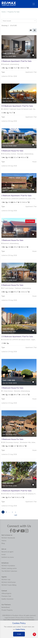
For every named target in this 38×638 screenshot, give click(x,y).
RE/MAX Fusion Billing (8, 585)
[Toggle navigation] (33, 4)
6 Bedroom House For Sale (12, 285)
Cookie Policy (29, 618)
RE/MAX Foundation (8, 566)
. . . (9, 512)
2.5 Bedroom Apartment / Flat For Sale (17, 336)
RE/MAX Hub (5, 580)
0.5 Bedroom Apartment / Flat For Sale (17, 106)
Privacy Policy (20, 618)
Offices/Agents (6, 593)
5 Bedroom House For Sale (12, 151)
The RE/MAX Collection (9, 571)
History (3, 541)
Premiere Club (6, 596)
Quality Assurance (7, 599)
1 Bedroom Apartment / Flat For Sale (16, 491)
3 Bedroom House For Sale (12, 240)
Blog (3, 543)
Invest (3, 554)
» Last (15, 512)
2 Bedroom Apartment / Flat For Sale (16, 61)
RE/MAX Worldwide (8, 538)
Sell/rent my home (7, 557)
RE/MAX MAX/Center (8, 582)
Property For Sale (13, 12)
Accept (19, 634)
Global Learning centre (9, 568)
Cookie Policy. (20, 629)
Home (3, 12)
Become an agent (7, 552)
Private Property (7, 610)
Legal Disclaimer (10, 618)
